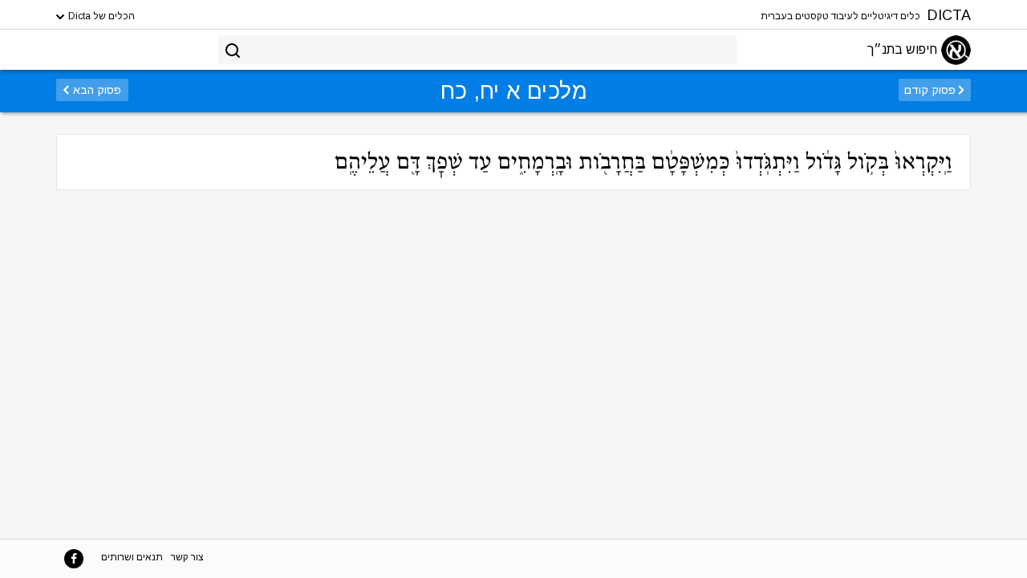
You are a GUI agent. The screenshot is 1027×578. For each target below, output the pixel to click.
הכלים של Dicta (100, 16)
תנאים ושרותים (132, 557)
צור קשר (187, 557)
